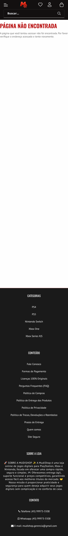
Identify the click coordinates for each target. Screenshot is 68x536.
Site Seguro (34, 436)
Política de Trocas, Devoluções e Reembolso (34, 415)
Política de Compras (34, 393)
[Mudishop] (23, 4)
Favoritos (40, 5)
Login (49, 4)
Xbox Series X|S (34, 336)
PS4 (34, 307)
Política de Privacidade (34, 407)
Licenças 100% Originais (34, 378)
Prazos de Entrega (34, 422)
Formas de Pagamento (34, 371)
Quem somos (34, 429)
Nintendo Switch (34, 321)
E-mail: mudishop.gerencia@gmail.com (35, 525)
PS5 (34, 314)
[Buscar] (59, 13)
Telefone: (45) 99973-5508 (35, 511)
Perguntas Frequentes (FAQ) (34, 386)
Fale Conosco (34, 364)
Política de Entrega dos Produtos (34, 400)
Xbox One (34, 328)
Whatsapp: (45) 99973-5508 (35, 518)
